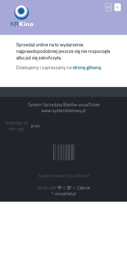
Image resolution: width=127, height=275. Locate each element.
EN (108, 7)
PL (117, 7)
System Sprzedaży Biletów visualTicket (64, 104)
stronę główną (87, 67)
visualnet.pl (65, 193)
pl (32, 126)
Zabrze (83, 187)
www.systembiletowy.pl (63, 110)
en (37, 126)
